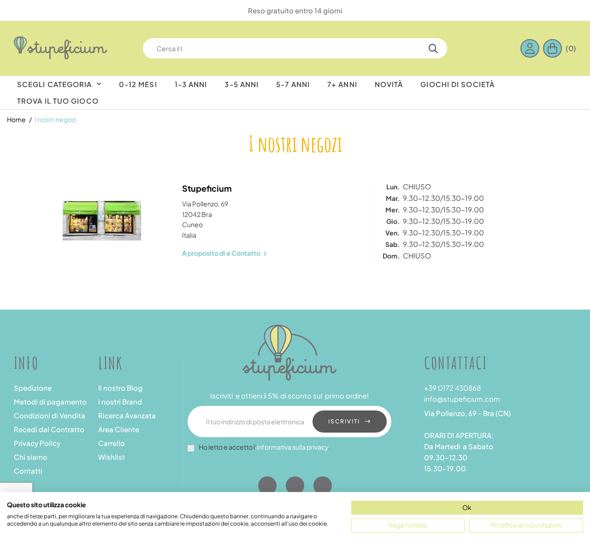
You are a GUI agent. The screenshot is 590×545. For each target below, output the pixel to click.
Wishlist (111, 456)
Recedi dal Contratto (49, 429)
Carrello (111, 443)
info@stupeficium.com (462, 398)
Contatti (28, 470)
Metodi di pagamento (50, 401)
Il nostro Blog (120, 387)
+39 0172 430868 (452, 387)
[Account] (531, 48)
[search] (433, 48)
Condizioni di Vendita (49, 415)
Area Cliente (118, 429)
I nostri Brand (120, 401)
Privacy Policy (37, 443)
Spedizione (33, 387)
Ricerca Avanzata (127, 415)
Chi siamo (30, 456)
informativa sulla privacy (292, 447)
